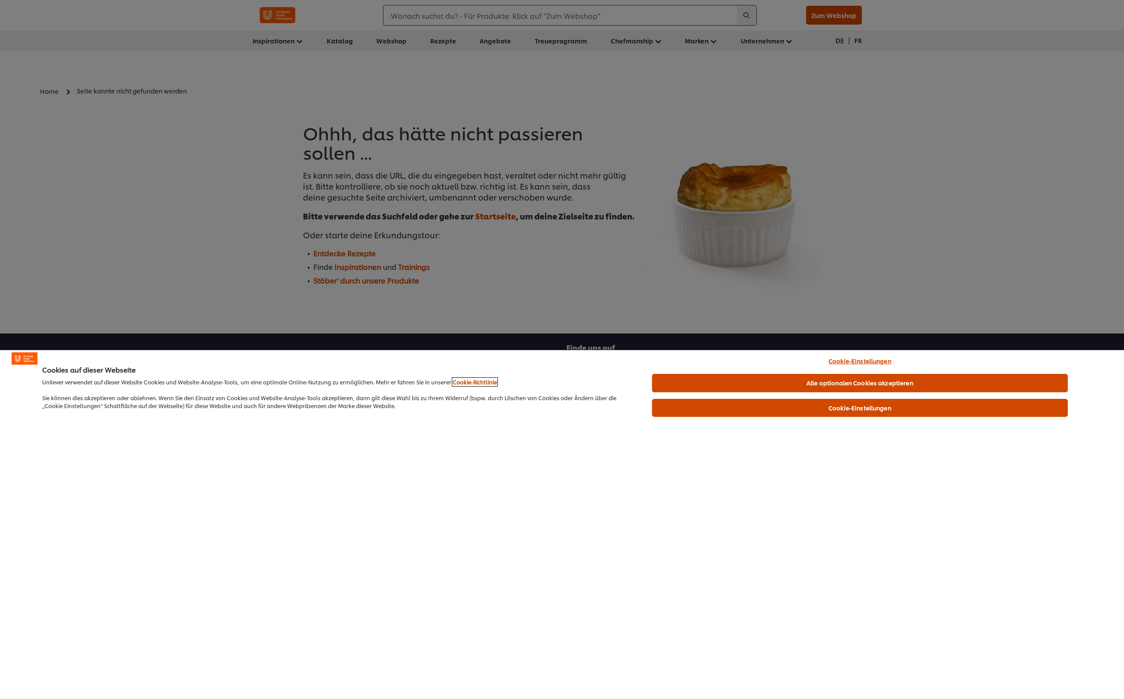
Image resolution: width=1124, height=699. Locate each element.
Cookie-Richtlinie (475, 382)
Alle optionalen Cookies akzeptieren (860, 383)
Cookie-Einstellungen (860, 361)
